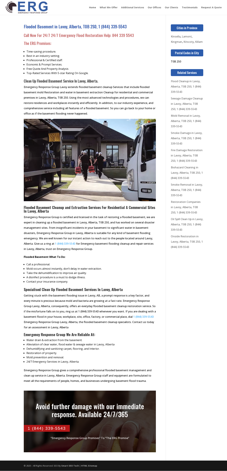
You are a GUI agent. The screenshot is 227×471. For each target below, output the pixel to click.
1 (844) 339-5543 (65, 243)
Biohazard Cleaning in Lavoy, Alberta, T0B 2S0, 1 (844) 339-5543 (187, 173)
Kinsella (175, 36)
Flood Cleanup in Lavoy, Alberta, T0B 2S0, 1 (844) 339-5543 (186, 86)
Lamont (187, 36)
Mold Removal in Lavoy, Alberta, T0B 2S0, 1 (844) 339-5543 (186, 121)
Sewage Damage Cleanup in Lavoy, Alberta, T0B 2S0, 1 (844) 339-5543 (187, 104)
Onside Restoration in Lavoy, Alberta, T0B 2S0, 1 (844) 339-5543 (187, 242)
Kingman (176, 42)
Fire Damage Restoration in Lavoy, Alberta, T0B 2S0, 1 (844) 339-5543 (187, 155)
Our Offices (154, 7)
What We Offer (108, 7)
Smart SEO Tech (70, 465)
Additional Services (132, 7)
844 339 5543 (123, 35)
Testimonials (190, 7)
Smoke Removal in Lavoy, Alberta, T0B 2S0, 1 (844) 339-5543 (187, 190)
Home (92, 7)
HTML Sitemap (89, 465)
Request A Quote (211, 7)
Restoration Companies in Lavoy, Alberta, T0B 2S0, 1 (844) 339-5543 (186, 207)
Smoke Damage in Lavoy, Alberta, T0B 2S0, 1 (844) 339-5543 (186, 138)
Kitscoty (188, 42)
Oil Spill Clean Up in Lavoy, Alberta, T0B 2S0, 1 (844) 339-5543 (187, 224)
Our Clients (171, 7)
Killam (199, 42)
